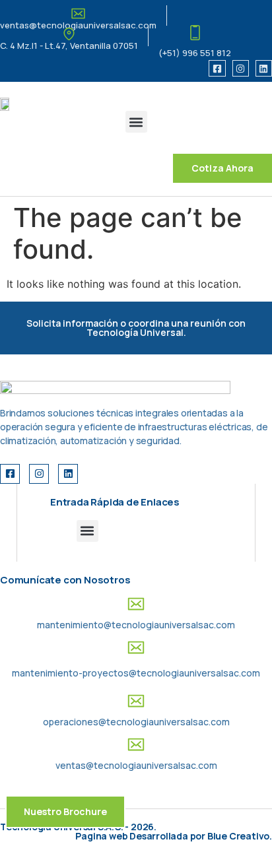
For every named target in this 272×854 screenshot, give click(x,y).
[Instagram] (240, 68)
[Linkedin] (263, 68)
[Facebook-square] (217, 68)
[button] (136, 122)
